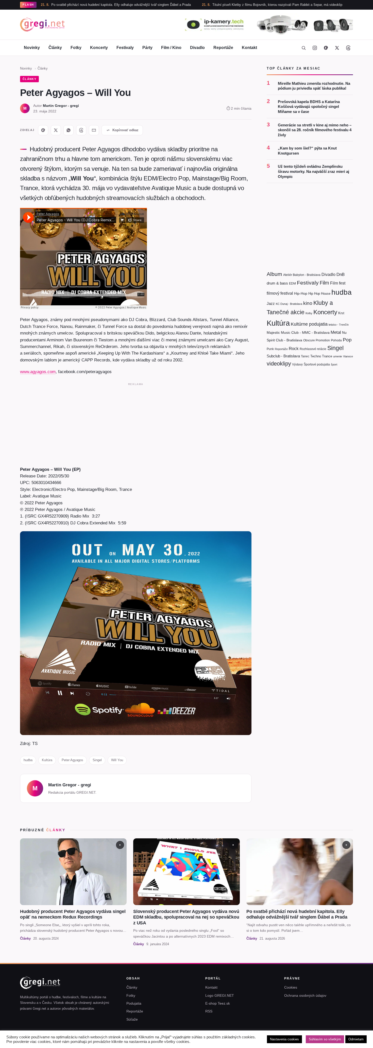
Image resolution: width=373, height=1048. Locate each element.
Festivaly (125, 47)
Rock (294, 348)
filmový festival (280, 293)
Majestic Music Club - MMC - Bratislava (298, 332)
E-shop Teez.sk (217, 1003)
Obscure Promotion (316, 340)
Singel (97, 760)
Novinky (32, 47)
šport (334, 364)
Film (324, 283)
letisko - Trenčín (339, 324)
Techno (315, 356)
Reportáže (223, 47)
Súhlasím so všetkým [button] (325, 1039)
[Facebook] (326, 48)
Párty (147, 47)
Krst (341, 313)
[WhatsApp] (68, 130)
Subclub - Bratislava (283, 356)
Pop (347, 339)
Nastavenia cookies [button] (284, 1039)
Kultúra (47, 760)
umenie (337, 356)
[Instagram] (314, 48)
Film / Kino (171, 47)
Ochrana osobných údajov (305, 995)
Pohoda (336, 340)
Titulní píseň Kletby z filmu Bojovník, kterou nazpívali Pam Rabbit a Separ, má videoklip (241, 5)
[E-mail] (94, 130)
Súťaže (132, 1019)
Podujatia (133, 1003)
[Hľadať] (303, 48)
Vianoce (348, 356)
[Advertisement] (135, 423)
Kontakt (249, 47)
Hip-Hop (300, 293)
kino (307, 303)
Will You (117, 760)
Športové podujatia (317, 364)
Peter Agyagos (72, 760)
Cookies (290, 987)
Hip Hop (314, 293)
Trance (327, 356)
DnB (340, 274)
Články (55, 47)
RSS (208, 1011)
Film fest (337, 283)
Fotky (76, 47)
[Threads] (348, 48)
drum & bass (277, 283)
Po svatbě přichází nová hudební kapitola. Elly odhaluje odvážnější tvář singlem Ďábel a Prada (85, 5)
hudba (28, 760)
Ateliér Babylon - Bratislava (301, 275)
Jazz (271, 303)
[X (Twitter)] (337, 48)
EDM (292, 283)
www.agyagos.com (38, 371)
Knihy (309, 313)
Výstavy (297, 364)
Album (274, 274)
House (325, 293)
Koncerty (99, 47)
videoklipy (279, 363)
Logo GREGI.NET (219, 995)
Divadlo (197, 47)
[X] (56, 130)
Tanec (305, 356)
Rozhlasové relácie (313, 349)
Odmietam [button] (356, 1039)
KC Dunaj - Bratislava (289, 303)
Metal (336, 332)
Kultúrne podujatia (309, 324)
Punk (270, 349)
